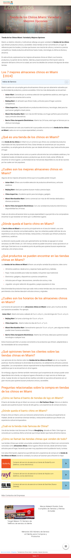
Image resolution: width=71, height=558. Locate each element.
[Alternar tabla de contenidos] (65, 82)
